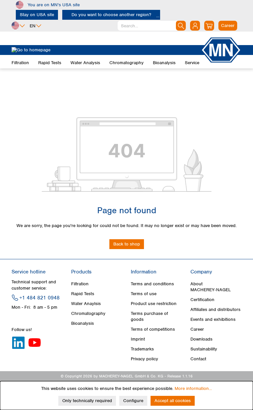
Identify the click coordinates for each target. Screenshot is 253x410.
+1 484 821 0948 (39, 298)
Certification (202, 299)
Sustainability (203, 349)
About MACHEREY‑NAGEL (210, 287)
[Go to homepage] (106, 50)
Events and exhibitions (213, 319)
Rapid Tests (82, 293)
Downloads (201, 339)
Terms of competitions (153, 329)
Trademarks (142, 349)
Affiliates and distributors (215, 309)
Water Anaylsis (86, 303)
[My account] (195, 26)
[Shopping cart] (209, 26)
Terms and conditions (152, 284)
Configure (133, 400)
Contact (198, 359)
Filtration (80, 284)
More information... (193, 388)
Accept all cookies (173, 400)
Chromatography (88, 313)
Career (197, 329)
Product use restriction (154, 303)
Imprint (138, 339)
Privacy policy (144, 359)
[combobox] (152, 26)
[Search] (181, 26)
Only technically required (87, 400)
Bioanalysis (82, 323)
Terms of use (143, 293)
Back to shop (126, 244)
